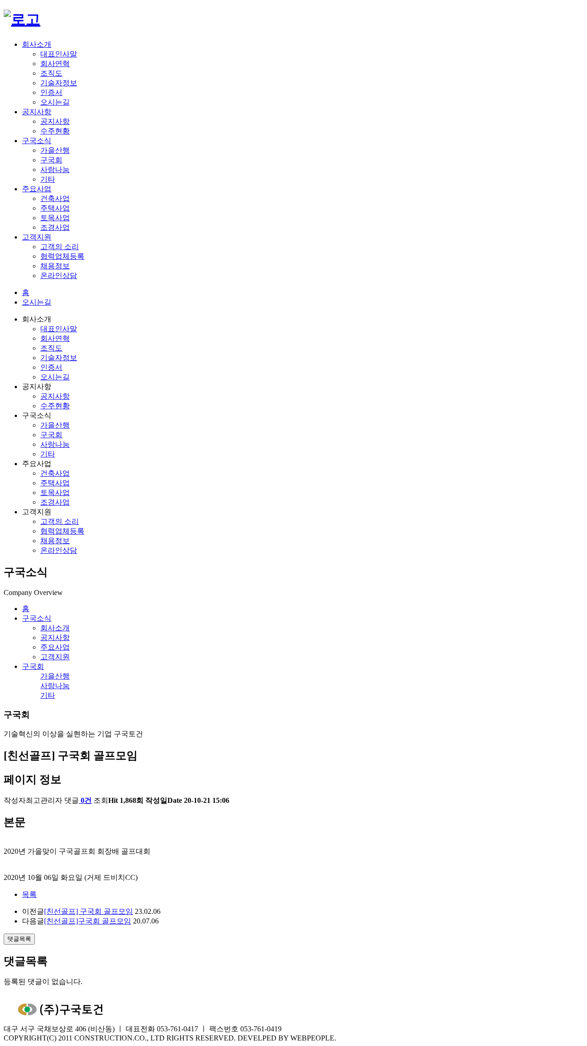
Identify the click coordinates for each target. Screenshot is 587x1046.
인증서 (51, 92)
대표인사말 (58, 54)
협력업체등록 (62, 256)
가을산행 (55, 150)
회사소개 (36, 44)
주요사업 (36, 189)
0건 (86, 800)
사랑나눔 (55, 169)
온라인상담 (58, 275)
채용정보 (55, 266)
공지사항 (36, 112)
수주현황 (55, 131)
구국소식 (36, 141)
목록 (29, 894)
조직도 (51, 73)
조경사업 (55, 227)
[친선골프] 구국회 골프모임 (88, 911)
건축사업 (55, 198)
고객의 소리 (59, 246)
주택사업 (55, 208)
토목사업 (55, 218)
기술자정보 (58, 83)
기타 (47, 179)
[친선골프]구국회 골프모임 (87, 921)
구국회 (51, 160)
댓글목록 (19, 938)
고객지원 (36, 237)
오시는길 (55, 102)
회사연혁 (55, 63)
